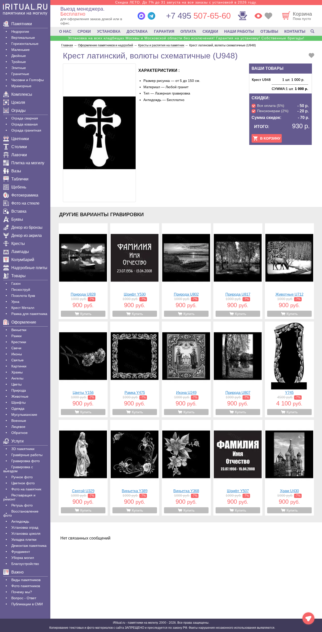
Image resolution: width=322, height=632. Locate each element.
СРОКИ (84, 31)
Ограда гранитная (26, 130)
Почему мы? (21, 592)
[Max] (141, 16)
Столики (19, 147)
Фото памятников (25, 586)
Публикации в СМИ (27, 604)
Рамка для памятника (29, 314)
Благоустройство (25, 564)
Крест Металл (22, 308)
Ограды (18, 110)
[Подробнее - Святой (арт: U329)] (83, 468)
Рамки (16, 336)
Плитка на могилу (27, 163)
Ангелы (17, 378)
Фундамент (20, 552)
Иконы (16, 354)
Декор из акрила (26, 235)
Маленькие (20, 50)
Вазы (16, 171)
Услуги (17, 441)
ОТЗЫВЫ (269, 31)
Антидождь (20, 521)
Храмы (17, 372)
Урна (15, 302)
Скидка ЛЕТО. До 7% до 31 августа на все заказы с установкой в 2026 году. (186, 2)
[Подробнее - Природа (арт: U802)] (186, 271)
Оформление (23, 322)
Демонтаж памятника (29, 546)
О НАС (65, 31)
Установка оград (24, 527)
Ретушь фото (22, 505)
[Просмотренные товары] (258, 16)
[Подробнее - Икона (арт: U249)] (186, 369)
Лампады (20, 251)
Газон (16, 283)
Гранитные (20, 74)
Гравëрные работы (27, 455)
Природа (18, 390)
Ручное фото (22, 477)
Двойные (18, 56)
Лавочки (19, 155)
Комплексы (21, 94)
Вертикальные (23, 38)
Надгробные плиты (29, 268)
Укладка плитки (23, 540)
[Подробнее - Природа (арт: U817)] (237, 271)
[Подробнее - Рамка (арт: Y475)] (134, 369)
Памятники (21, 24)
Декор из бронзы (27, 227)
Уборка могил (22, 558)
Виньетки (18, 330)
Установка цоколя (26, 533)
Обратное (19, 433)
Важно (17, 572)
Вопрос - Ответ (23, 598)
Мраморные (21, 86)
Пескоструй (20, 290)
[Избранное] (268, 16)
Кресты (18, 243)
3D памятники (22, 449)
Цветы (16, 384)
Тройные (18, 62)
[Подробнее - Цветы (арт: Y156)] (83, 369)
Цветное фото (23, 483)
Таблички (19, 179)
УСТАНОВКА (108, 31)
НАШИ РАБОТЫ (239, 31)
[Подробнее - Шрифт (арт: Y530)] (134, 271)
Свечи (16, 348)
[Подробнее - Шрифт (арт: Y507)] (237, 468)
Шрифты (18, 402)
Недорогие (20, 31)
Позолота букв (23, 296)
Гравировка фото (25, 461)
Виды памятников (26, 580)
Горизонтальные (24, 44)
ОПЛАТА (188, 31)
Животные (19, 396)
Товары (18, 276)
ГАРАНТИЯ (164, 31)
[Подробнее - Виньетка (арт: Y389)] (134, 468)
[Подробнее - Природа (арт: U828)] (83, 271)
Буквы (17, 219)
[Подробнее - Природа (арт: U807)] (237, 369)
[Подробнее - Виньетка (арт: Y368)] (186, 468)
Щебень (18, 187)
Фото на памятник (26, 489)
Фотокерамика (24, 195)
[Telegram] (151, 16)
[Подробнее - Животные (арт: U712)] (289, 271)
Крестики (18, 342)
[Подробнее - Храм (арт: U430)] (289, 468)
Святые (17, 360)
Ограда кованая (24, 124)
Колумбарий (22, 260)
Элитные (18, 68)
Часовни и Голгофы (27, 80)
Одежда (17, 408)
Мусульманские (24, 415)
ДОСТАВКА (137, 31)
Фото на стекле (25, 203)
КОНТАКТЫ (294, 31)
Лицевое (18, 427)
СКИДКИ (210, 31)
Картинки (18, 366)
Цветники (20, 139)
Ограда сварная (24, 118)
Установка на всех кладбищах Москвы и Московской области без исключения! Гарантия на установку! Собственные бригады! (186, 38)
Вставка (18, 211)
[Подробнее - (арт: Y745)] (289, 369)
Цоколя (18, 102)
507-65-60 (198, 15)
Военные (18, 421)
